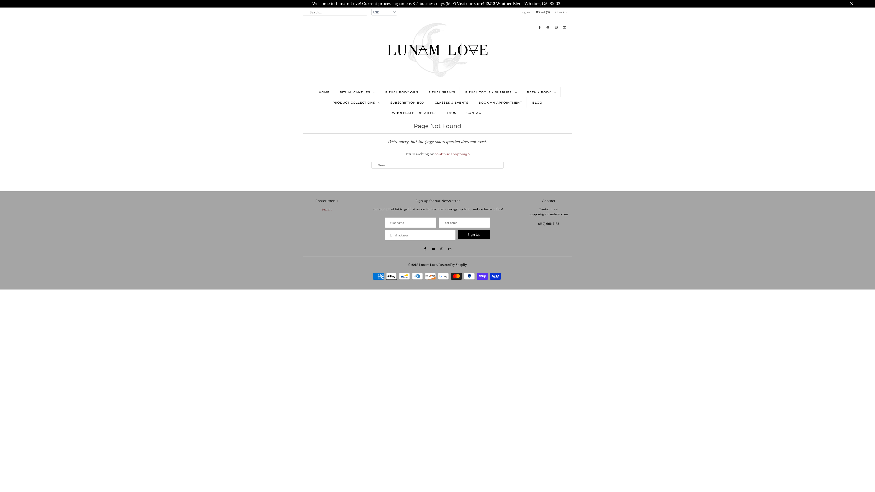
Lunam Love (428, 264)
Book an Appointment (500, 102)
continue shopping (451, 154)
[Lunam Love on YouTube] (548, 27)
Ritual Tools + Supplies (489, 92)
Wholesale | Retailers (414, 113)
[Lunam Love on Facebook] (540, 27)
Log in (525, 12)
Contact (474, 113)
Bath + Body (539, 92)
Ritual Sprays (441, 92)
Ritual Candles (355, 92)
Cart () (544, 12)
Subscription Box (407, 102)
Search (327, 209)
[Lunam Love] (437, 51)
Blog (537, 102)
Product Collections (354, 102)
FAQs (451, 113)
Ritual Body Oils (401, 92)
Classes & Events (451, 102)
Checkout (562, 12)
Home (324, 92)
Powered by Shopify (452, 264)
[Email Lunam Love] (564, 27)
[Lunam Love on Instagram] (556, 27)
